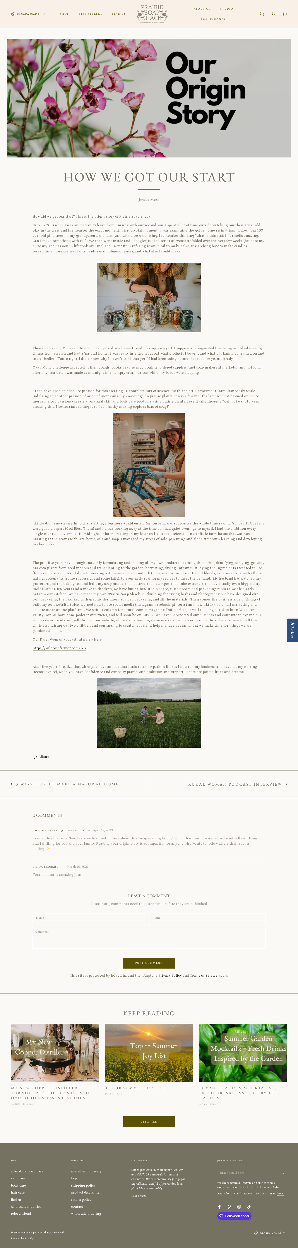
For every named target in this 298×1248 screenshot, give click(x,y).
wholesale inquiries (26, 1207)
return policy (81, 1200)
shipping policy (83, 1185)
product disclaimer (86, 1192)
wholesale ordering (86, 1214)
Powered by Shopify (22, 1238)
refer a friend (21, 1214)
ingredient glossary (86, 1171)
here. (280, 1193)
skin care (18, 1178)
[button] (262, 14)
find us (16, 1200)
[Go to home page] (152, 14)
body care (18, 1185)
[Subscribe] (284, 1172)
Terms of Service (204, 975)
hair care (18, 1192)
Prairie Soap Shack (31, 1232)
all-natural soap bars (27, 1171)
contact (77, 1207)
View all (149, 1121)
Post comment (149, 963)
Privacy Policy (170, 975)
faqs (74, 1178)
